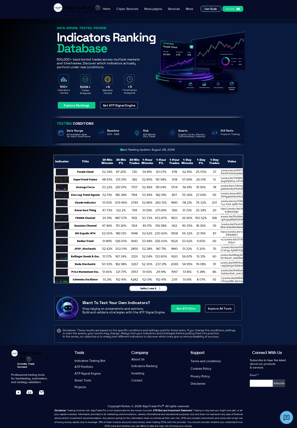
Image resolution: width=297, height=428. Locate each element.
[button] (127, 9)
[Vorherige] (138, 288)
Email (253, 375)
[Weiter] (158, 288)
